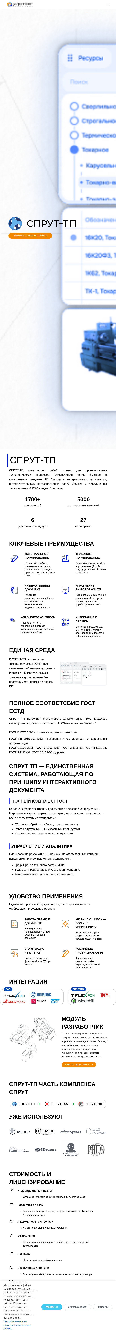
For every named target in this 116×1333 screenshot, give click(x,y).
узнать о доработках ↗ (79, 1065)
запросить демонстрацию (30, 236)
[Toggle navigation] (107, 5)
